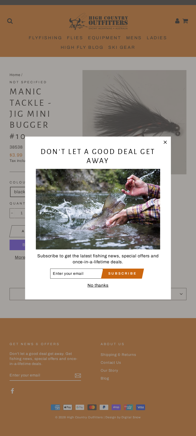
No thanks (98, 285)
